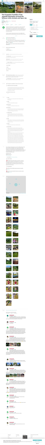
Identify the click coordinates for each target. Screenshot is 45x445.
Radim (14, 401)
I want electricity (34, 28)
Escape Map (9, 435)
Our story (9, 437)
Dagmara (14, 322)
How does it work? (9, 438)
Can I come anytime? (8, 155)
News (8, 436)
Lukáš (14, 380)
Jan (3, 29)
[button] (16, 179)
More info (8, 169)
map (9, 42)
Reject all (37, 443)
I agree (37, 440)
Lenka (14, 412)
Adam (14, 349)
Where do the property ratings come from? (11, 310)
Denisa (14, 369)
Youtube (31, 437)
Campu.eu (9, 434)
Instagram (32, 436)
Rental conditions (17, 435)
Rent (16, 436)
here (19, 442)
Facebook (32, 435)
